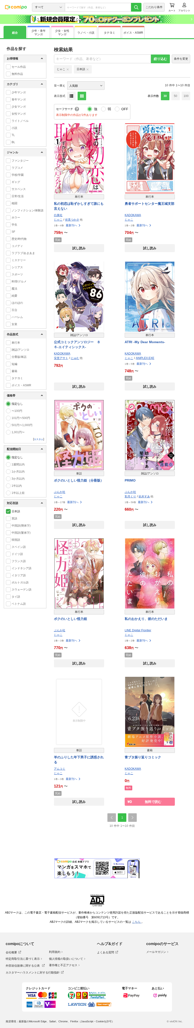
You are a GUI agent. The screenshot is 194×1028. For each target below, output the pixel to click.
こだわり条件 (154, 7)
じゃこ (58, 219)
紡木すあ (144, 496)
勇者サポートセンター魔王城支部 (149, 203)
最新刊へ (71, 225)
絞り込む (160, 59)
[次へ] (132, 817)
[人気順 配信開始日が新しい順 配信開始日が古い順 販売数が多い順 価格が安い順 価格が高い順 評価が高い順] (86, 85)
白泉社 (58, 215)
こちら (136, 921)
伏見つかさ (72, 219)
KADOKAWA (133, 215)
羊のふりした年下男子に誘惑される (79, 759)
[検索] (136, 7)
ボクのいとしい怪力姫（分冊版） (79, 480)
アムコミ (59, 768)
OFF (124, 109)
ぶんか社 (59, 492)
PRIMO (130, 480)
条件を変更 (181, 58)
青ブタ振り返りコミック (143, 757)
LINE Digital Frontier (138, 630)
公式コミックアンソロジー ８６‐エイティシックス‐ (77, 344)
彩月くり (130, 496)
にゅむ (75, 358)
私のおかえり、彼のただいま (146, 619)
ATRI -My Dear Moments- (145, 342)
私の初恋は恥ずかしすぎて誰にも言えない (79, 206)
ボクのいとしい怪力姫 (70, 619)
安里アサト (61, 358)
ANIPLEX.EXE (145, 358)
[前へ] (111, 817)
